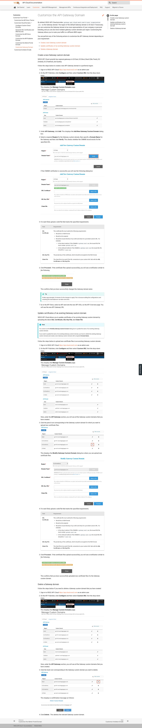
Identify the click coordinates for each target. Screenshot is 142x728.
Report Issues (140, 369)
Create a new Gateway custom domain (119, 18)
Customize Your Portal (20, 17)
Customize (36, 7)
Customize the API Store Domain (23, 35)
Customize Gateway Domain (24, 47)
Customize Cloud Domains (22, 23)
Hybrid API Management (49, 7)
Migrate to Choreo (117, 7)
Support (107, 7)
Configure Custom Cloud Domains (23, 26)
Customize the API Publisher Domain (24, 39)
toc (108, 15)
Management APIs (65, 7)
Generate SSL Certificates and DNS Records (25, 30)
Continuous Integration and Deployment (85, 7)
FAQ (101, 7)
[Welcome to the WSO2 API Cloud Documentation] (15, 7)
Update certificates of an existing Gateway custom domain (118, 24)
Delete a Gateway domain (118, 28)
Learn (28, 7)
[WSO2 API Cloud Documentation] (16, 3)
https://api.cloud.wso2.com (68, 70)
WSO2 (40, 726)
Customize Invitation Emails (22, 50)
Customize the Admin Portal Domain (24, 43)
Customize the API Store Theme (24, 20)
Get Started (20, 7)
